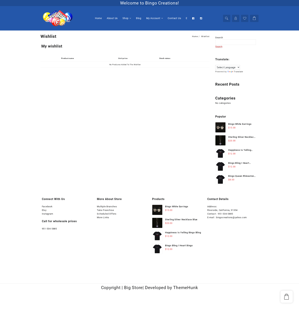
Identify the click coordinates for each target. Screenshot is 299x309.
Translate (238, 72)
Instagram (47, 213)
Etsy (44, 210)
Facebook (47, 206)
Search (219, 37)
